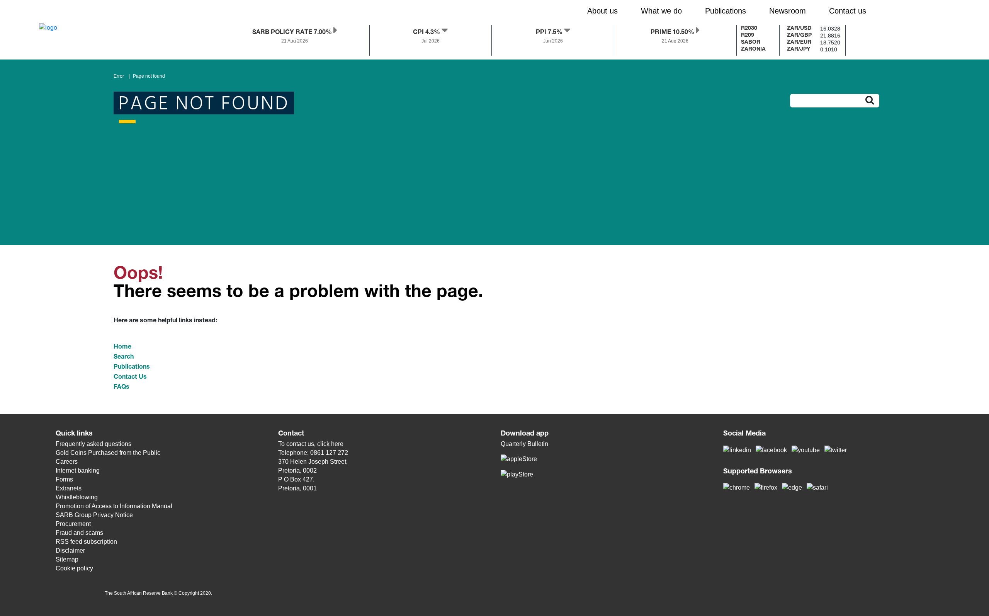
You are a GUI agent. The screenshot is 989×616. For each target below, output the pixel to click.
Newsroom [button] (787, 11)
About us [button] (602, 11)
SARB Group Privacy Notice (94, 515)
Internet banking (78, 470)
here (337, 444)
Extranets (69, 488)
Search (124, 357)
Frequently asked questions (93, 444)
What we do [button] (661, 11)
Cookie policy (74, 568)
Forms (64, 479)
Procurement (73, 524)
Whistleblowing (77, 497)
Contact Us (130, 377)
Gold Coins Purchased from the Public (108, 452)
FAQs (121, 388)
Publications (132, 367)
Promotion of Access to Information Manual (114, 506)
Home (122, 347)
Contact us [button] (847, 11)
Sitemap (67, 559)
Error (119, 76)
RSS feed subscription (86, 541)
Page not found (149, 76)
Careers (67, 461)
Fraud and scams (79, 532)
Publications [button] (725, 11)
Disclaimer (70, 550)
